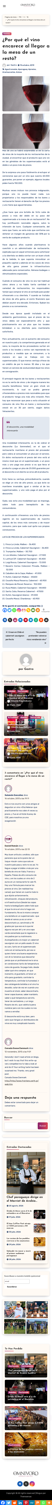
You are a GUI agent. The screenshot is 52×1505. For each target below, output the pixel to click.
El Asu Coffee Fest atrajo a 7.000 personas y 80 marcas (18, 1226)
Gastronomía (27, 1366)
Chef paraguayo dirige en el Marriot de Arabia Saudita (25, 1201)
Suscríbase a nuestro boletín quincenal (22, 1276)
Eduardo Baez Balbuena (21, 701)
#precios (32, 69)
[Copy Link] (28, 610)
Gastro (14, 65)
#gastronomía (11, 69)
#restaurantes (8, 72)
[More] (38, 610)
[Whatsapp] (14, 610)
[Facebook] (5, 610)
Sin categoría (15, 1419)
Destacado (23, 691)
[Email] (33, 610)
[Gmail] (24, 610)
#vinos (19, 72)
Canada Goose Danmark (17, 1048)
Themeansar (25, 1496)
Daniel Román (11, 846)
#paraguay (22, 69)
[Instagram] (19, 610)
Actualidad (13, 717)
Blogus (39, 1493)
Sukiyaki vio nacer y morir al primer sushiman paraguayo (19, 1253)
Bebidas (6, 34)
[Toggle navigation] (4, 6)
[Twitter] (9, 610)
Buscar (8, 1117)
